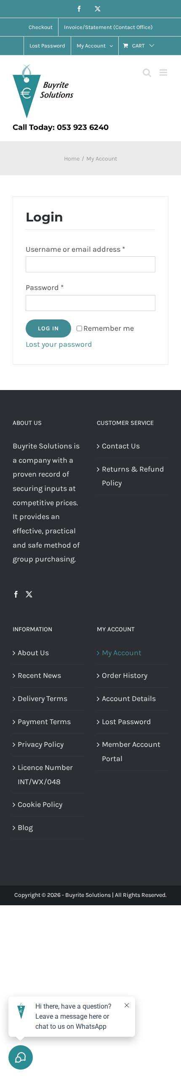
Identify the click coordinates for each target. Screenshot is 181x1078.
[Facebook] (16, 594)
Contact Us (121, 446)
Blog (25, 827)
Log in (48, 328)
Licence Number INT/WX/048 (45, 774)
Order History (124, 675)
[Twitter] (29, 594)
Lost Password (126, 721)
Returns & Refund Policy (133, 476)
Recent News (39, 675)
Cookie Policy (40, 804)
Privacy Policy (41, 744)
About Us (33, 652)
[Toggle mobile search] (147, 72)
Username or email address (75, 249)
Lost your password (59, 344)
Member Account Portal (131, 751)
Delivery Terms (42, 698)
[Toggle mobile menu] (164, 72)
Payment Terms (44, 721)
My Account (121, 652)
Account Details (129, 698)
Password (45, 287)
